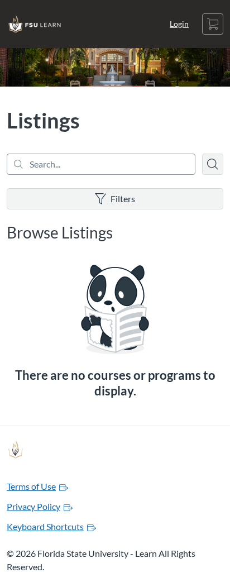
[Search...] (101, 164)
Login (179, 23)
